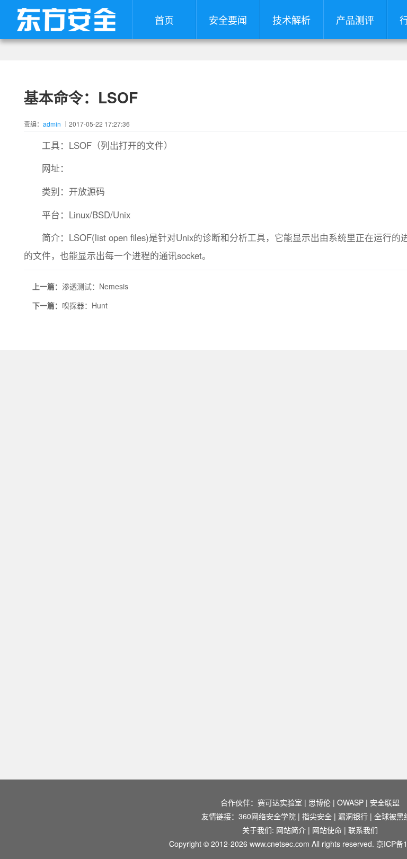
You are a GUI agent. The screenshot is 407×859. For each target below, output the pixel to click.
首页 (164, 19)
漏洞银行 (353, 816)
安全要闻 (228, 19)
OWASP (350, 802)
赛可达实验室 (280, 802)
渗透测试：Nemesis (95, 286)
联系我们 (363, 830)
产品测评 (355, 19)
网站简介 (291, 830)
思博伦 (319, 802)
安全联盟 (385, 802)
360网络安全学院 (267, 816)
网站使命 (327, 830)
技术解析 (291, 19)
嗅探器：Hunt (85, 305)
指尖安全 (317, 816)
